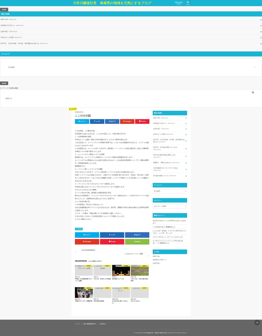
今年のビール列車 (11, 37)
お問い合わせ (179, 3)
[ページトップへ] (257, 322)
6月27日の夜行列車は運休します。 (165, 156)
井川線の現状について (164, 175)
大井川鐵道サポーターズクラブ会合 (165, 169)
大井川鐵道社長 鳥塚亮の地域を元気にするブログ (112, 3)
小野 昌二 (165, 233)
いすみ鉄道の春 (158, 227)
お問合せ (103, 324)
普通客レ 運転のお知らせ (166, 162)
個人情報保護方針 (90, 324)
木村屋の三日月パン (12, 25)
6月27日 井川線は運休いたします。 (166, 148)
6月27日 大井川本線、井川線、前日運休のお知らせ (24, 43)
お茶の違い (9, 31)
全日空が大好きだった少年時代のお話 (166, 220)
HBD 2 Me (8, 19)
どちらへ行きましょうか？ (162, 237)
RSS (157, 252)
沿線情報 (79, 229)
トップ (77, 324)
